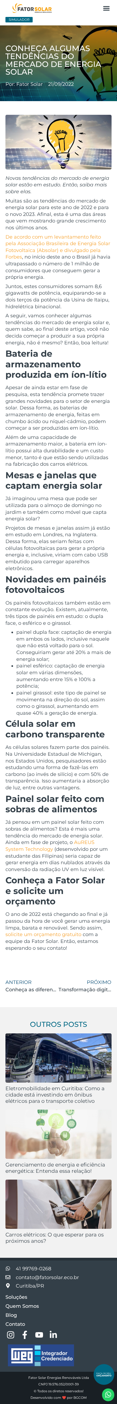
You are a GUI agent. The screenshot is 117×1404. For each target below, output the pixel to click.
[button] (106, 8)
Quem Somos (22, 1306)
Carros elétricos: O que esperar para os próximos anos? (54, 1237)
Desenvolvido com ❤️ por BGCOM (58, 1398)
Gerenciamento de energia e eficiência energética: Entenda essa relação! (55, 1167)
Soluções (16, 1297)
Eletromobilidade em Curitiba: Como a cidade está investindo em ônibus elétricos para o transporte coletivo (54, 1094)
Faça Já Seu (104, 1374)
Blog (11, 1315)
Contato (15, 1324)
